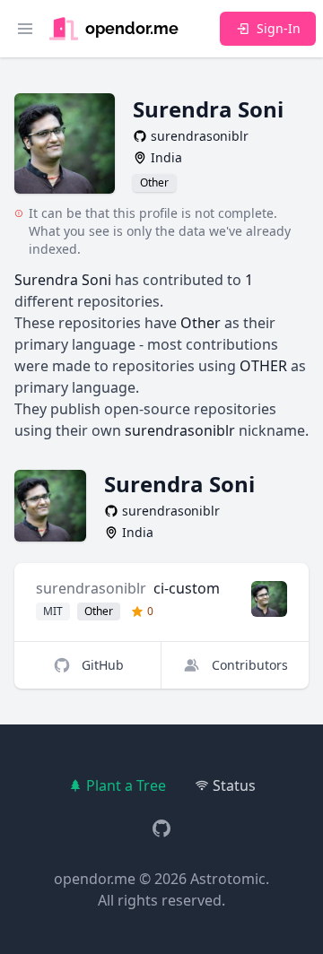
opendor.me (94, 879)
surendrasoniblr (91, 588)
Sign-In (279, 28)
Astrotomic (228, 879)
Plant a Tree (126, 785)
